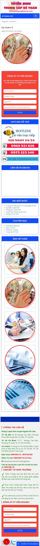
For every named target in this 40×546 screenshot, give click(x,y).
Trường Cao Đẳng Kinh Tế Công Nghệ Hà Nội (21, 206)
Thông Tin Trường (12, 230)
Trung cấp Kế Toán (12, 232)
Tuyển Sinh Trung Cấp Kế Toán (16, 212)
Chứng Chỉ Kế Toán (12, 214)
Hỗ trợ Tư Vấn (10, 228)
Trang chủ (8, 16)
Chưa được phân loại (13, 226)
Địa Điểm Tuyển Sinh (13, 208)
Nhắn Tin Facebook (29, 544)
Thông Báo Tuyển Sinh (13, 210)
